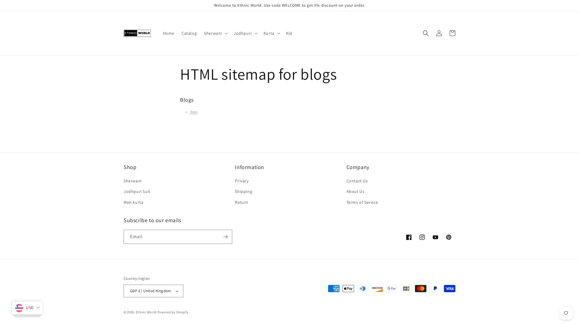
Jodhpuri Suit (137, 191)
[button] (215, 33)
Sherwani (133, 181)
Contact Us (357, 181)
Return (241, 202)
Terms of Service (362, 202)
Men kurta (133, 202)
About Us (355, 191)
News (194, 112)
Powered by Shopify (172, 312)
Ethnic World (146, 312)
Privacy (241, 181)
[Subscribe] (225, 237)
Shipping (243, 191)
